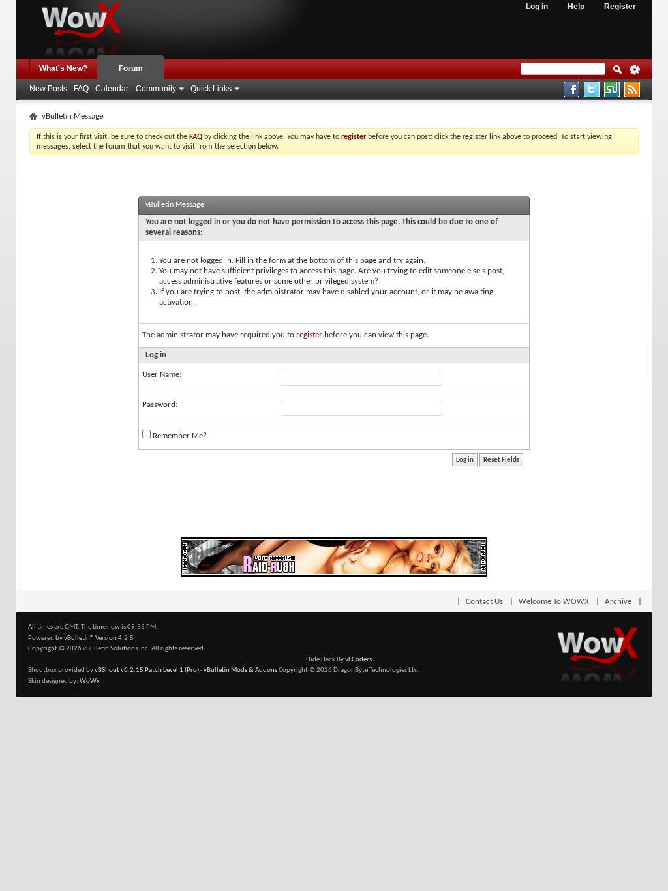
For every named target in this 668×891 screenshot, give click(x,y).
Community (156, 88)
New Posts (48, 88)
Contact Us (484, 601)
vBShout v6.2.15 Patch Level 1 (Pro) (147, 670)
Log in (537, 6)
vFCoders (358, 659)
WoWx (90, 681)
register (309, 335)
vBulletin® (79, 638)
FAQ (81, 88)
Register (620, 6)
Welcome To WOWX (554, 601)
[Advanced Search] (634, 73)
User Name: (161, 374)
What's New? (63, 68)
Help (576, 6)
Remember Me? (179, 436)
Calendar (112, 88)
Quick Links (211, 88)
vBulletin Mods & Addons (240, 670)
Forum (131, 68)
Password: (159, 404)
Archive (618, 601)
